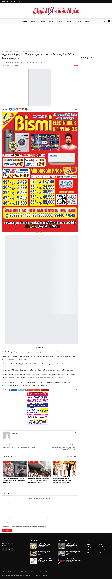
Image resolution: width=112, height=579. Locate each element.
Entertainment (33, 461)
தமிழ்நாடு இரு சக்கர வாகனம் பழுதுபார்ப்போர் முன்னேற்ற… (73, 552)
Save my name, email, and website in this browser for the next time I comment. (25, 526)
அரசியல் (51, 21)
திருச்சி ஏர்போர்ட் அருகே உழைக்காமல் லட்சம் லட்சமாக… (45, 552)
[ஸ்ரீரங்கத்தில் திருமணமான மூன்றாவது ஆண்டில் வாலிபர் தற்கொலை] (61, 561)
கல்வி (79, 21)
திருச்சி (33, 21)
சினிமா (76, 65)
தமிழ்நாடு (42, 21)
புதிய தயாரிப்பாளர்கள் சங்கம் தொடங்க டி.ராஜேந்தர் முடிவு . (19, 447)
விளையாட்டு (70, 21)
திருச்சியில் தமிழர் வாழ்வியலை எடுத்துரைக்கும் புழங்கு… (73, 544)
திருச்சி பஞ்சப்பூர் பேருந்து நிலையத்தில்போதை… (44, 544)
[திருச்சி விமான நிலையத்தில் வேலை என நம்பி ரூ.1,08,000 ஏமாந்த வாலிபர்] (33, 561)
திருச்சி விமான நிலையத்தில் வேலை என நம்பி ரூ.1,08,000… (45, 559)
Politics (6, 461)
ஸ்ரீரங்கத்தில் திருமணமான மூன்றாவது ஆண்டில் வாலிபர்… (73, 559)
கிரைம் (87, 21)
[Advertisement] (56, 36)
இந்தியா (60, 21)
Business (20, 1)
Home (25, 21)
